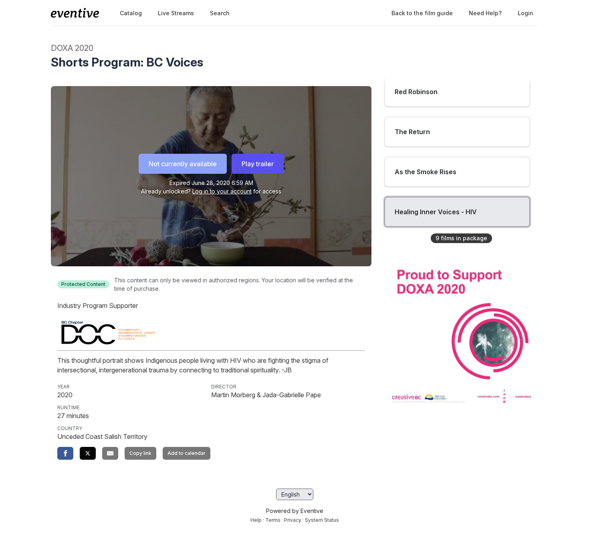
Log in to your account (222, 191)
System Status (322, 520)
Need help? (485, 13)
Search (220, 13)
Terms (272, 520)
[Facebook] (65, 453)
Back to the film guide (422, 13)
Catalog (131, 13)
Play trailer (258, 164)
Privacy (292, 520)
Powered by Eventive (294, 510)
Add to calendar (186, 453)
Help (256, 520)
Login (525, 13)
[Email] (110, 453)
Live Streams (176, 13)
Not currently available (183, 164)
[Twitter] (88, 453)
